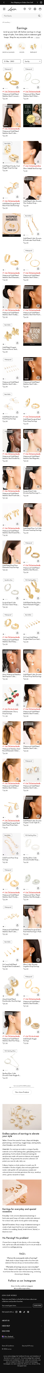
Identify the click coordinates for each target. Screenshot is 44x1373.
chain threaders (7, 1145)
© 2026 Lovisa (6, 1349)
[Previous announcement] (4, 2)
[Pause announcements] (40, 2)
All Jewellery (6, 22)
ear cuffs (16, 1145)
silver (23, 1167)
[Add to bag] (17, 87)
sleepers (11, 1269)
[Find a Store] (24, 9)
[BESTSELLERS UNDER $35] (32, 116)
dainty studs (23, 34)
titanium (27, 1156)
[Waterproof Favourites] (11, 225)
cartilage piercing (16, 1247)
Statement (33, 52)
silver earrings (33, 1220)
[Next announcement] (37, 2)
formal (20, 1229)
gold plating (30, 1151)
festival (35, 1229)
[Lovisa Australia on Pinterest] (28, 1312)
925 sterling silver (20, 1151)
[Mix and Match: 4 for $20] (32, 334)
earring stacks (36, 1143)
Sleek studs (9, 1260)
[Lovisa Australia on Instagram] (16, 1312)
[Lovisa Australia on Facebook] (20, 1312)
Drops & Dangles (8, 52)
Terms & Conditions (8, 1346)
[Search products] (39, 15)
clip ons (24, 1242)
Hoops (21, 52)
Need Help (6, 1326)
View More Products (22, 1092)
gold (19, 1167)
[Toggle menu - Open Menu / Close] (4, 9)
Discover (6, 1331)
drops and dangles (32, 1140)
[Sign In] (35, 9)
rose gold (31, 1167)
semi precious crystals (26, 1170)
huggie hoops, (26, 1143)
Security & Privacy (27, 1346)
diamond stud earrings (27, 1216)
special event (32, 1227)
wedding (14, 1229)
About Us (5, 1320)
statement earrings (32, 1224)
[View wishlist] (29, 9)
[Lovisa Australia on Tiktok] (24, 1312)
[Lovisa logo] (12, 9)
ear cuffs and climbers (18, 1244)
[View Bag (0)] (40, 9)
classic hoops (19, 1260)
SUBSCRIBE (37, 1306)
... (37, 37)
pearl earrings (7, 1143)
